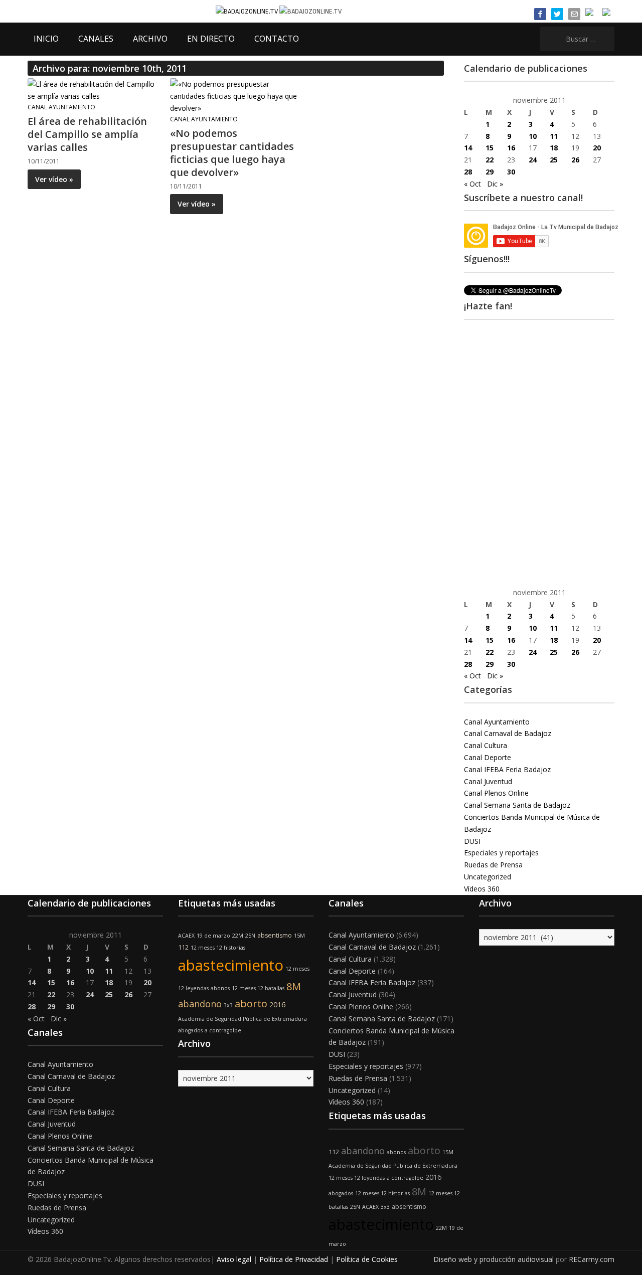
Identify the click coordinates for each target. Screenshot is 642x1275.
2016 (277, 1004)
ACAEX (186, 935)
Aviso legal (234, 1259)
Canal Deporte (487, 757)
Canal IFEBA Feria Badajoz (507, 769)
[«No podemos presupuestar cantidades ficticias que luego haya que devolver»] (235, 95)
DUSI (472, 841)
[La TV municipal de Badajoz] (247, 11)
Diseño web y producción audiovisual (493, 1259)
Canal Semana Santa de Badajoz (517, 805)
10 (533, 136)
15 (490, 147)
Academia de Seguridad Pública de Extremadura (242, 1018)
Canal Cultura (485, 745)
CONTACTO (276, 38)
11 (554, 136)
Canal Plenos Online (496, 793)
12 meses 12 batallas (258, 988)
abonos (220, 988)
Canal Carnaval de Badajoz (507, 733)
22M (237, 935)
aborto (251, 1003)
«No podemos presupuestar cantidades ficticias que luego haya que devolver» (232, 152)
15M (299, 935)
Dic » (495, 184)
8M (293, 986)
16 (511, 147)
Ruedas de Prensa (493, 864)
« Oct (472, 184)
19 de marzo (213, 935)
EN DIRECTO (211, 38)
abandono (200, 1004)
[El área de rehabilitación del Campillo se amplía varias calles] (93, 89)
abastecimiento (230, 965)
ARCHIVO (150, 38)
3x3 (228, 1005)
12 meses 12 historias (218, 947)
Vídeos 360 (482, 888)
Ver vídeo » (54, 179)
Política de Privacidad (293, 1259)
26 (575, 159)
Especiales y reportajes (501, 852)
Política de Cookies (367, 1259)
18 (554, 147)
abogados (190, 1030)
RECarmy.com (591, 1259)
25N (250, 935)
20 (597, 147)
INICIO (46, 38)
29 (490, 171)
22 (490, 159)
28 (468, 171)
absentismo (274, 935)
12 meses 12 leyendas (357, 1177)
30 (511, 171)
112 (183, 947)
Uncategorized (487, 876)
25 (554, 159)
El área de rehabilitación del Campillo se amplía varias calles (87, 134)
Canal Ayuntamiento (61, 107)
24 (533, 159)
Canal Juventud (488, 781)
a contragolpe (223, 1030)
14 (468, 147)
